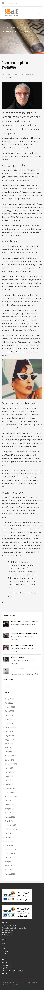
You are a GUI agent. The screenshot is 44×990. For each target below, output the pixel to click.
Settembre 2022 (11, 796)
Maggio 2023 (9, 776)
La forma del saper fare (17, 657)
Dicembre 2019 (10, 849)
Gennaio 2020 (10, 845)
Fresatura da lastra (7, 965)
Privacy (24, 985)
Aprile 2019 (9, 866)
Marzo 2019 (9, 870)
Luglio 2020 (9, 833)
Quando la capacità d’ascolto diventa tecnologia (24, 622)
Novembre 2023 (10, 756)
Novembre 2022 (10, 788)
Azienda (4, 946)
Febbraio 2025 (10, 719)
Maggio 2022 (9, 809)
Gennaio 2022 (10, 821)
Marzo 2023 (9, 780)
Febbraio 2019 (10, 874)
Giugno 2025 (9, 711)
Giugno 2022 (9, 805)
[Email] (3, 3)
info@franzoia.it (7, 935)
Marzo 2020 (9, 841)
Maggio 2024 (9, 739)
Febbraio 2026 (10, 707)
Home (3, 943)
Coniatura (4, 962)
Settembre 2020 (11, 829)
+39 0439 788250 (13, 3)
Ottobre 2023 (10, 760)
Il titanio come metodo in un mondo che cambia (24, 633)
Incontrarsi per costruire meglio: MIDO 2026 (22, 645)
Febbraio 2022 (10, 817)
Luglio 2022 (9, 800)
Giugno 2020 (9, 837)
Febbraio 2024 (10, 752)
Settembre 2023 (11, 764)
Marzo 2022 (9, 813)
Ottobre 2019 (10, 853)
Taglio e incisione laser (8, 968)
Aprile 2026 (9, 703)
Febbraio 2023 (10, 784)
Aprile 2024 (9, 743)
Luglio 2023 (9, 768)
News (7, 686)
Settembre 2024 (11, 727)
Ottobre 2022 (10, 792)
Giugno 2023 (9, 772)
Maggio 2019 (9, 862)
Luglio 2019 (9, 857)
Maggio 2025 (9, 715)
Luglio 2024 (9, 731)
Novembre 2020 (10, 825)
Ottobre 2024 (10, 723)
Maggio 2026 (9, 699)
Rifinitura (4, 973)
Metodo (4, 948)
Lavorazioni (5, 951)
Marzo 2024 (9, 747)
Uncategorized (6, 77)
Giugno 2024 (9, 735)
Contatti (4, 954)
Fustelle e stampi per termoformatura (12, 970)
